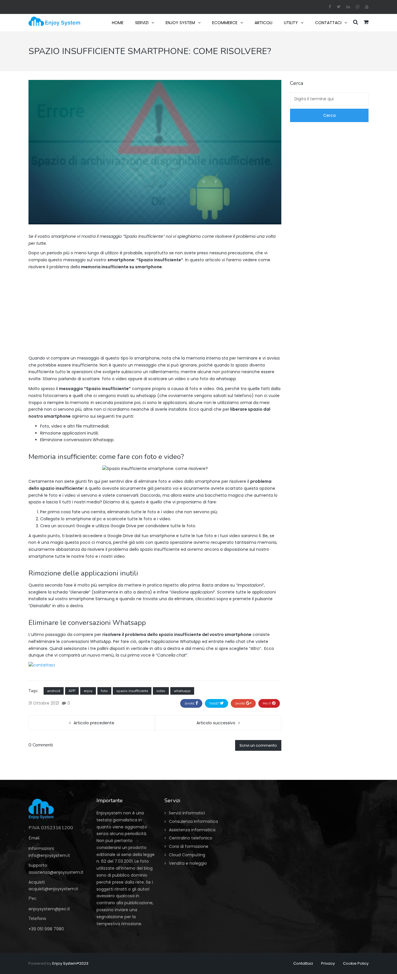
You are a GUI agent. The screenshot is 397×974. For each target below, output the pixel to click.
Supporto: (38, 865)
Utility (291, 23)
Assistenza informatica (192, 830)
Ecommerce (224, 23)
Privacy (328, 963)
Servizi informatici (187, 813)
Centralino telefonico (190, 838)
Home (118, 23)
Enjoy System (180, 23)
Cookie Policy (356, 963)
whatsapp (182, 691)
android (53, 691)
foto (104, 691)
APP (72, 691)
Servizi (142, 23)
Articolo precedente (94, 723)
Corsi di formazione (188, 846)
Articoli (263, 23)
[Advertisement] (154, 314)
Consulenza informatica (193, 821)
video (160, 691)
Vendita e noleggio (188, 863)
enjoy (88, 691)
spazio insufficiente (132, 691)
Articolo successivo (215, 723)
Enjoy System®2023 (70, 963)
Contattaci (328, 23)
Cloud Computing (187, 855)
